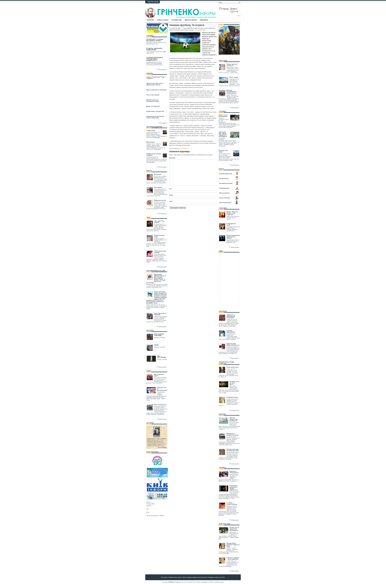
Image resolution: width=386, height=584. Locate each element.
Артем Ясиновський (225, 202)
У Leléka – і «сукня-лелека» (231, 503)
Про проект (164, 577)
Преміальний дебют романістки (232, 344)
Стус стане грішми (152, 95)
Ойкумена (204, 20)
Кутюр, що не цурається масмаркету (234, 529)
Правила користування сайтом (177, 577)
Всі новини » (163, 123)
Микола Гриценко (224, 193)
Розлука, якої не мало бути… (234, 383)
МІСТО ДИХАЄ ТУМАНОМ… (159, 334)
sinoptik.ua (155, 515)
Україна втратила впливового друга (152, 100)
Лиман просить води (159, 236)
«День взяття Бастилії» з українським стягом (155, 84)
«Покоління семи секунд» (160, 251)
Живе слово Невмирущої (223, 115)
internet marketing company (217, 582)
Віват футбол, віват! (159, 375)
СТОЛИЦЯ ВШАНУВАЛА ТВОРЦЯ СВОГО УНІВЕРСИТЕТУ (154, 59)
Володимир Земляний (225, 183)
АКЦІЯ (156, 345)
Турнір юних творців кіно (155, 111)
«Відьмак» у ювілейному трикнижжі (230, 316)
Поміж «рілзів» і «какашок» (232, 64)
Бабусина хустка (160, 200)
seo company (197, 582)
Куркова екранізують (230, 331)
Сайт (170, 201)
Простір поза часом (223, 151)
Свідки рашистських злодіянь (153, 154)
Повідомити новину (213, 577)
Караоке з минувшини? (234, 471)
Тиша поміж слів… (233, 367)
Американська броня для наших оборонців (155, 117)
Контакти (222, 577)
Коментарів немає (201, 30)
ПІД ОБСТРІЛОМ (161, 356)
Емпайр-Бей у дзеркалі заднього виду (233, 544)
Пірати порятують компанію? (156, 90)
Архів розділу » (163, 69)
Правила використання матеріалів (197, 577)
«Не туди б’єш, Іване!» (159, 221)
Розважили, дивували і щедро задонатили (233, 488)
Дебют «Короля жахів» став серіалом (232, 213)
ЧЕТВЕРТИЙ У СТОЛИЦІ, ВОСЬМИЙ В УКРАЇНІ (154, 40)
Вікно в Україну (191, 20)
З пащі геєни (150, 130)
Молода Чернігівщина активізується (231, 91)
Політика (150, 20)
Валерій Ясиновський (225, 174)
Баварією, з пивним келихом (232, 434)
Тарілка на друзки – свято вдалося (232, 558)
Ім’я (170, 189)
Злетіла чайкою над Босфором (233, 419)
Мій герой (157, 174)
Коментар (172, 158)
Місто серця (233, 77)
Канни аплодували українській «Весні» (233, 237)
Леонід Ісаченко (224, 178)
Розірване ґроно (232, 397)
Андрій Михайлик (224, 188)
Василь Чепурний (224, 198)
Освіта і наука (162, 20)
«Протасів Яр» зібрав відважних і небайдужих (223, 134)
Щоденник (185, 148)
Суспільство (176, 20)
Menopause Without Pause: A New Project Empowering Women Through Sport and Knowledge (156, 278)
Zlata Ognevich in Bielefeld (160, 314)
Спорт (181, 148)
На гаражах (158, 187)
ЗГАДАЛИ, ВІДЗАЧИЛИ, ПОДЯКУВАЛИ (154, 49)
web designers (204, 582)
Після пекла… (151, 142)
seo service (184, 582)
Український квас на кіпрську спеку (232, 449)
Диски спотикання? (153, 106)
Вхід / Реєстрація (153, 1)
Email (171, 195)
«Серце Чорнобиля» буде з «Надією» (156, 77)
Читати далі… (157, 137)
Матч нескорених (160, 404)
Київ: (239, 16)
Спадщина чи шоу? (231, 224)
